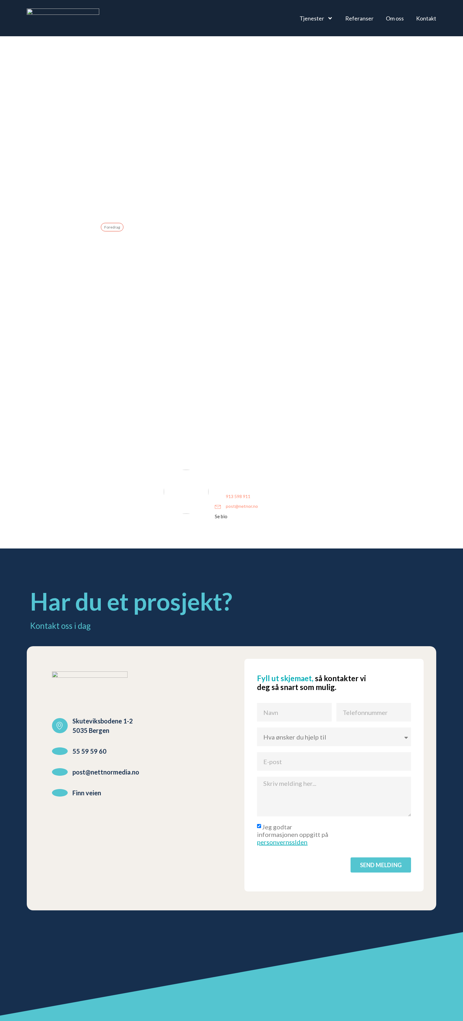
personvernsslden (282, 842)
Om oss (395, 18)
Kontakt (426, 18)
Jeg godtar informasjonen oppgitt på (292, 834)
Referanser (359, 18)
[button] (224, 516)
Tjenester (312, 18)
